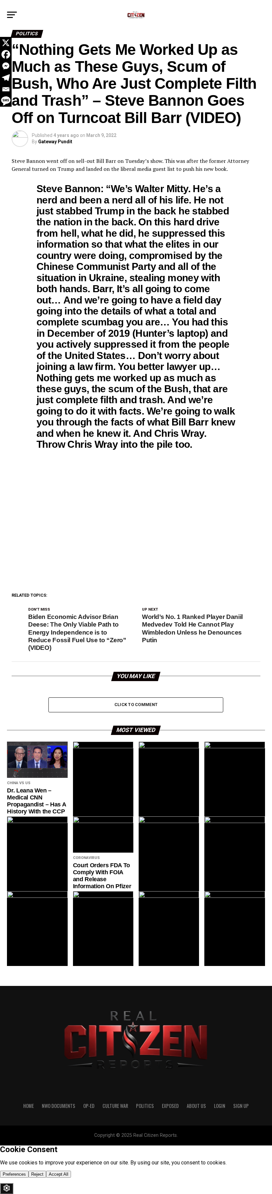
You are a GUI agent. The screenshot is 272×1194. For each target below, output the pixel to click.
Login (219, 1105)
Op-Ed (89, 1105)
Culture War (115, 1105)
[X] (6, 43)
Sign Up (241, 1105)
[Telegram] (6, 77)
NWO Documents (58, 1105)
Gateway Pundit (55, 141)
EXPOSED (170, 1105)
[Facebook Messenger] (6, 66)
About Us (196, 1105)
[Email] (6, 89)
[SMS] (6, 101)
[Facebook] (6, 54)
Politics (145, 1105)
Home (28, 1105)
